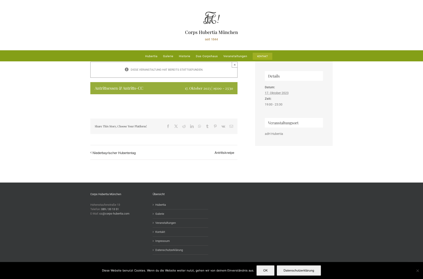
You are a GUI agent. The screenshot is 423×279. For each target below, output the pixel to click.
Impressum (162, 241)
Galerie (159, 213)
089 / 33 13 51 (110, 209)
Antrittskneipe (224, 152)
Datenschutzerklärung (169, 250)
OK (265, 270)
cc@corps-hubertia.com (114, 213)
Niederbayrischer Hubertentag (114, 152)
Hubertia (160, 204)
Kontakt (160, 232)
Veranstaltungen (165, 222)
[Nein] (417, 270)
